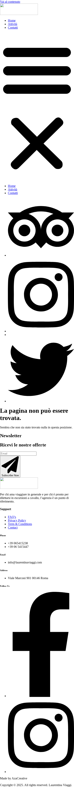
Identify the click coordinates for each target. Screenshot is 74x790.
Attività (12, 24)
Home (12, 20)
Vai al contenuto (10, 1)
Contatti (13, 27)
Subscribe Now (10, 475)
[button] (37, 107)
